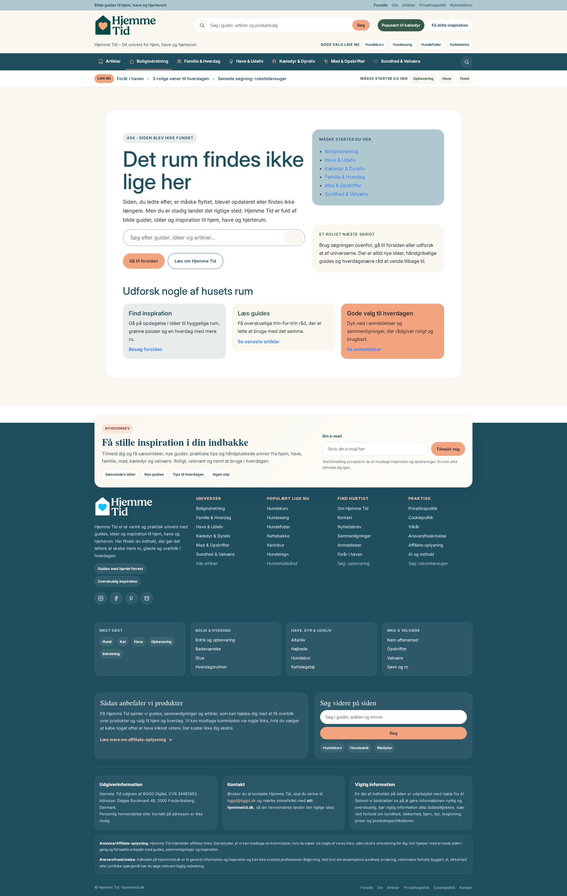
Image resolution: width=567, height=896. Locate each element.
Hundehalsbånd (282, 563)
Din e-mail (332, 436)
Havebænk (359, 748)
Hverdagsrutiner (211, 666)
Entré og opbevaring (215, 639)
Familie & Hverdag (202, 61)
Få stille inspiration (450, 25)
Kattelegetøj (303, 666)
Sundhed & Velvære (400, 61)
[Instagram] (100, 598)
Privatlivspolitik (432, 5)
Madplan (384, 748)
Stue (199, 657)
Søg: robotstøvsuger (428, 563)
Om (395, 5)
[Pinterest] (131, 598)
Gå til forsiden (143, 260)
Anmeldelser (349, 544)
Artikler (408, 5)
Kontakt (345, 517)
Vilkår (413, 526)
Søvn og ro (397, 666)
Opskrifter (397, 648)
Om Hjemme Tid (353, 508)
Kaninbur (275, 544)
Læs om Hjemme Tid (195, 260)
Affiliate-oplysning (425, 544)
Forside (381, 5)
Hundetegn (278, 554)
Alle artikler (207, 563)
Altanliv (298, 639)
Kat (123, 641)
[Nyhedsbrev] (147, 598)
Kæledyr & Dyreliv (297, 61)
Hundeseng (402, 44)
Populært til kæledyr (401, 25)
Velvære (395, 657)
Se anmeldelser (364, 349)
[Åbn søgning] (466, 62)
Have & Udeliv (249, 61)
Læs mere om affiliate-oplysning (136, 739)
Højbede (299, 648)
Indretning (111, 654)
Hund (464, 78)
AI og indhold (421, 554)
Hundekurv (374, 44)
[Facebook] (116, 598)
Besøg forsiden (145, 349)
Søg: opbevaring (354, 563)
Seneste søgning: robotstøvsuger (252, 78)
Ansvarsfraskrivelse (427, 535)
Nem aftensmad (402, 639)
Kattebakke (459, 44)
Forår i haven (130, 78)
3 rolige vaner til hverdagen (181, 78)
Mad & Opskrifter (348, 61)
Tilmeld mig (448, 449)
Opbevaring (423, 78)
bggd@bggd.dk (241, 800)
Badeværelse (208, 648)
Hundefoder (431, 44)
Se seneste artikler (258, 341)
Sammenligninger (354, 535)
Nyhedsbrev (461, 5)
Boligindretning (152, 61)
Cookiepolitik (420, 517)
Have (446, 78)
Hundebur (300, 657)
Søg (361, 25)
